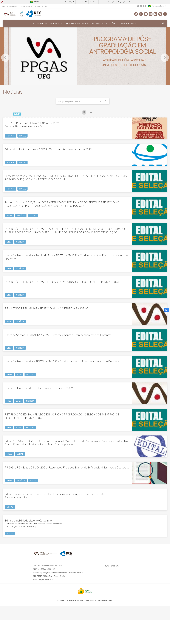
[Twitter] (136, 14)
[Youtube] (146, 14)
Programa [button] (38, 23)
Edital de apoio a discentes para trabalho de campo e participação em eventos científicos (56, 494)
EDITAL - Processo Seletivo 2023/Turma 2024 (32, 123)
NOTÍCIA (10, 136)
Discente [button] (54, 23)
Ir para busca (40, 6)
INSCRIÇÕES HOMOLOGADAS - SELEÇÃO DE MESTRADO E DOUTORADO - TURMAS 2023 (62, 281)
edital (9, 321)
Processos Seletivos (76, 23)
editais (9, 215)
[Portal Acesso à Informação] (85, 593)
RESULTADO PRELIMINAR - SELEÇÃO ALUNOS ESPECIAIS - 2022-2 (46, 308)
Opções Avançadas (101, 102)
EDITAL (22, 136)
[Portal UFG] (33, 16)
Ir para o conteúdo (8, 6)
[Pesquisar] (106, 102)
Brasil (36, 2)
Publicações (127, 23)
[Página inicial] (9, 15)
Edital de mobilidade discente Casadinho (28, 520)
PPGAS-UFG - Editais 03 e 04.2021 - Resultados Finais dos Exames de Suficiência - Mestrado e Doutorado (67, 467)
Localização (111, 566)
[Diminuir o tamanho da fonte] (141, 6)
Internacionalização (103, 23)
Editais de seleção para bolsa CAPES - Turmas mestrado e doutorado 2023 (48, 149)
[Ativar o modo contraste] (144, 6)
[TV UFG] (165, 14)
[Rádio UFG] (160, 14)
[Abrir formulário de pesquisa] (163, 23)
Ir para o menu (25, 6)
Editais (9, 374)
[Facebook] (141, 14)
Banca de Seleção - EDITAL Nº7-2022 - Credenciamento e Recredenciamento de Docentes (58, 335)
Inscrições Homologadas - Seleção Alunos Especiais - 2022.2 (40, 388)
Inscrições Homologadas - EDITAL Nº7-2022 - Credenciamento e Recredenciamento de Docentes (62, 361)
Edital (9, 242)
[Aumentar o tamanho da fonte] (138, 6)
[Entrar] (1, 2)
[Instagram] (151, 14)
